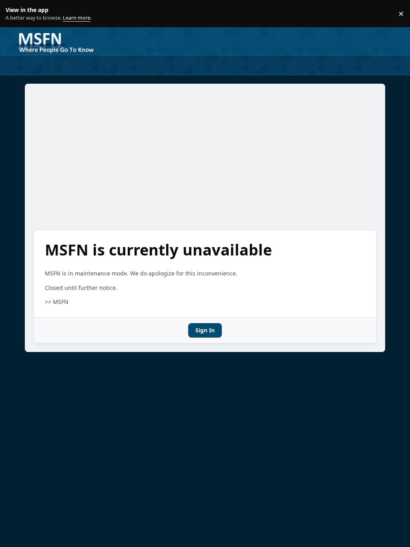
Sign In (205, 330)
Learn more (15, 14)
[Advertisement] (205, 157)
